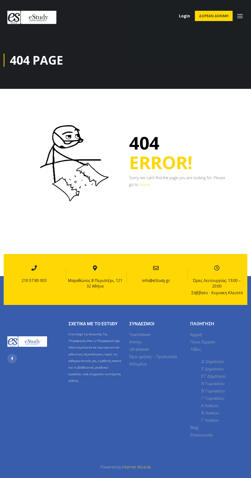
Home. (145, 184)
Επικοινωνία (201, 435)
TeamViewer (140, 334)
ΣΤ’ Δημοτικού (213, 376)
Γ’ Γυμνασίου (212, 398)
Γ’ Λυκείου (210, 420)
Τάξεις (195, 349)
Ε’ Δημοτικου (212, 369)
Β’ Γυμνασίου (213, 391)
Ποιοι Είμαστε (202, 342)
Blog (194, 427)
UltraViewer (139, 349)
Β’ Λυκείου (210, 413)
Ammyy (135, 342)
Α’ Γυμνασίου (213, 383)
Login (184, 16)
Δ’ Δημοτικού (212, 361)
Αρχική (196, 334)
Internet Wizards (136, 467)
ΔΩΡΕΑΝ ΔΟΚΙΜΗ (213, 15)
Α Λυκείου (209, 405)
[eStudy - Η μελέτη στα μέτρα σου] (31, 21)
